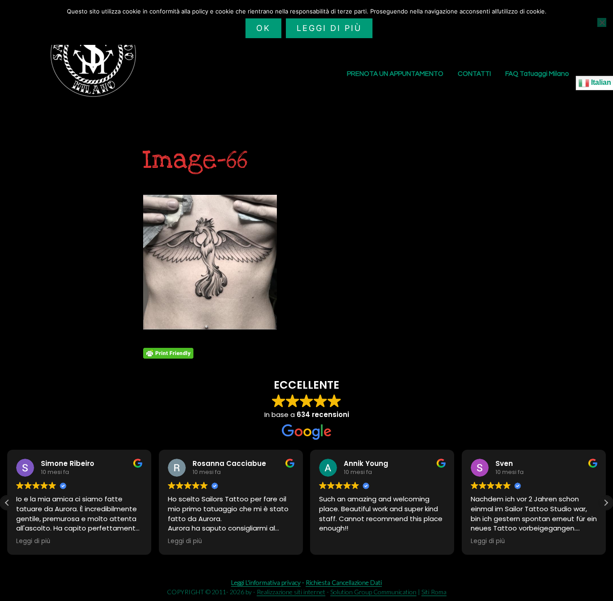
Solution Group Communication (373, 592)
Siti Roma (434, 592)
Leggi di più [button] (33, 541)
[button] (606, 502)
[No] (601, 22)
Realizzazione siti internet (291, 592)
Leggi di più (329, 28)
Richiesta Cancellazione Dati (344, 582)
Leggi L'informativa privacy (266, 582)
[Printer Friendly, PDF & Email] (168, 353)
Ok (263, 28)
